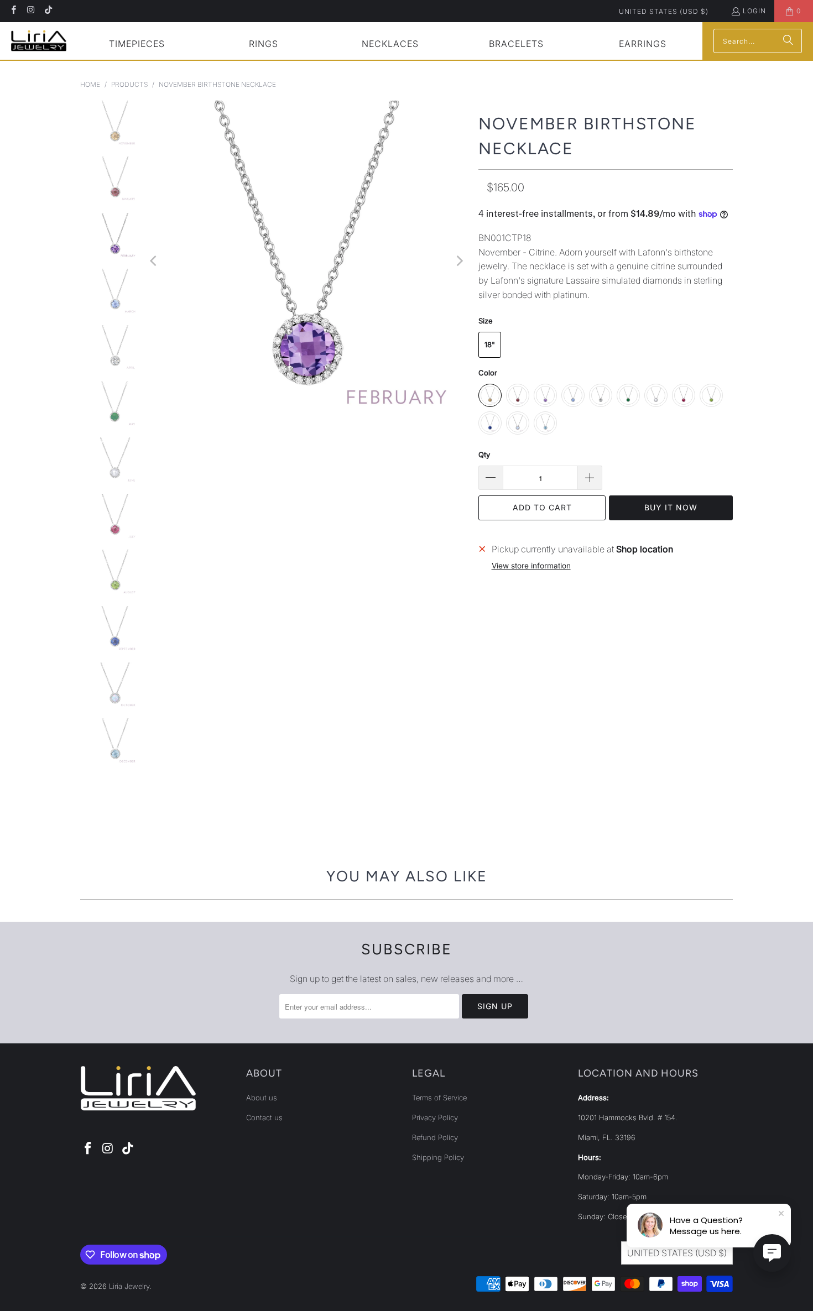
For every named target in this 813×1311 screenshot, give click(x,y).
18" (489, 344)
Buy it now (670, 507)
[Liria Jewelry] (38, 40)
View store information (531, 565)
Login (754, 11)
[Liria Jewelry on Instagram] (30, 11)
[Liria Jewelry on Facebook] (13, 11)
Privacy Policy (435, 1117)
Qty (484, 454)
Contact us (264, 1117)
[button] (137, 45)
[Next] (459, 261)
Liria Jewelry (129, 1286)
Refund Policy (435, 1137)
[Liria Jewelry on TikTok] (48, 11)
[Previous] (154, 261)
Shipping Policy (438, 1157)
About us (261, 1097)
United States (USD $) (663, 11)
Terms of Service (439, 1097)
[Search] (788, 41)
